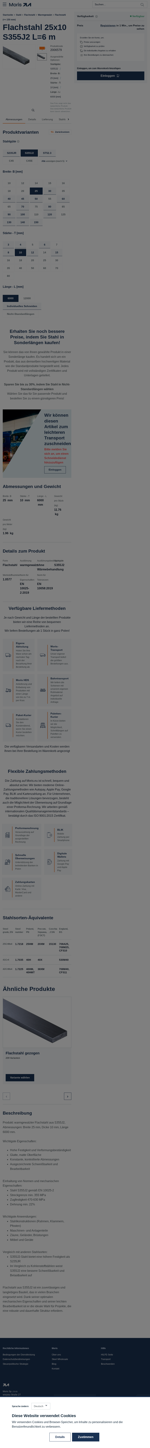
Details (60, 1437)
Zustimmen (85, 1437)
